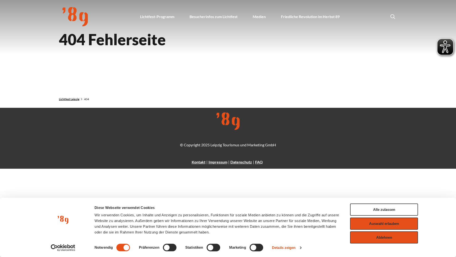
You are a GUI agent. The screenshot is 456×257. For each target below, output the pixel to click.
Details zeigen (283, 248)
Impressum (218, 162)
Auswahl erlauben (384, 224)
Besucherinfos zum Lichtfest (214, 16)
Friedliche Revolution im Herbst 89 (310, 16)
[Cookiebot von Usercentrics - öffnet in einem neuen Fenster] (63, 247)
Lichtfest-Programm (157, 16)
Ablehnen (384, 237)
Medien (259, 16)
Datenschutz (241, 162)
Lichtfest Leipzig (69, 99)
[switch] (169, 247)
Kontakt (198, 162)
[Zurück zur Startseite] (75, 16)
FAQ (259, 162)
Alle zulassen (384, 210)
